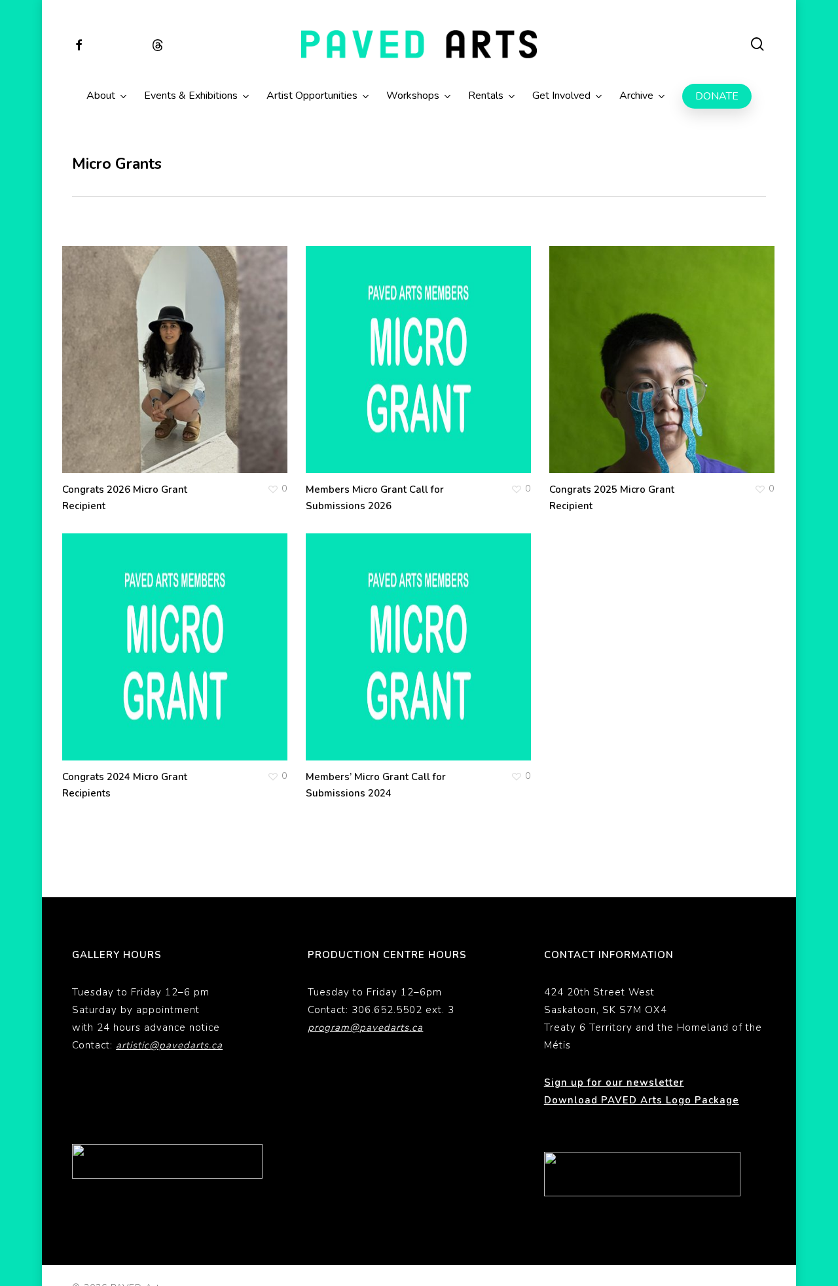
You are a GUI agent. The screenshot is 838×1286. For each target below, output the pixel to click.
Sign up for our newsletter (614, 1082)
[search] (758, 44)
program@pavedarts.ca (365, 1027)
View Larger (133, 347)
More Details (213, 347)
